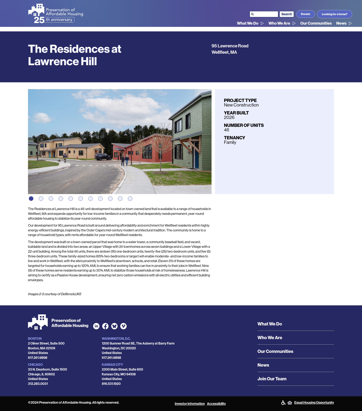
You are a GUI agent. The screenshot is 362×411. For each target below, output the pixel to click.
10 (120, 198)
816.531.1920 (111, 384)
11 (130, 198)
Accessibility (216, 404)
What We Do (247, 23)
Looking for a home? (334, 14)
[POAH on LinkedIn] (96, 326)
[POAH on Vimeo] (123, 326)
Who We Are (279, 23)
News (341, 23)
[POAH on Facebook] (105, 326)
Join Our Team (272, 378)
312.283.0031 (38, 384)
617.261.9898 (37, 358)
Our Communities (316, 23)
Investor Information (190, 404)
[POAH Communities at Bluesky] (114, 326)
